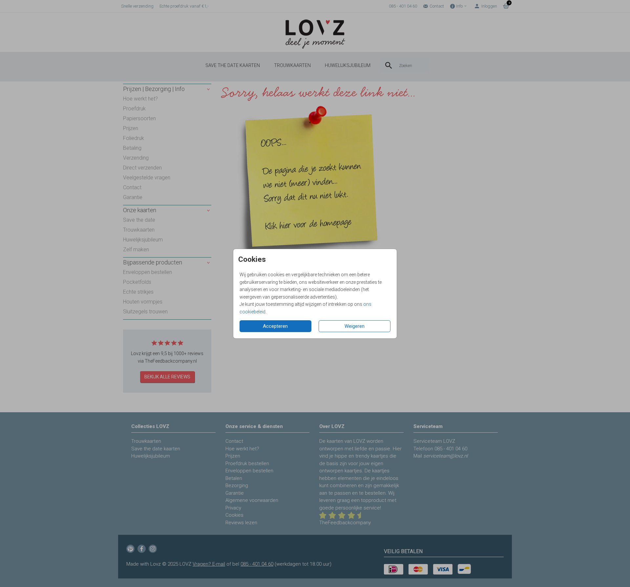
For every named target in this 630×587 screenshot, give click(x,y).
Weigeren (355, 326)
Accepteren (275, 326)
